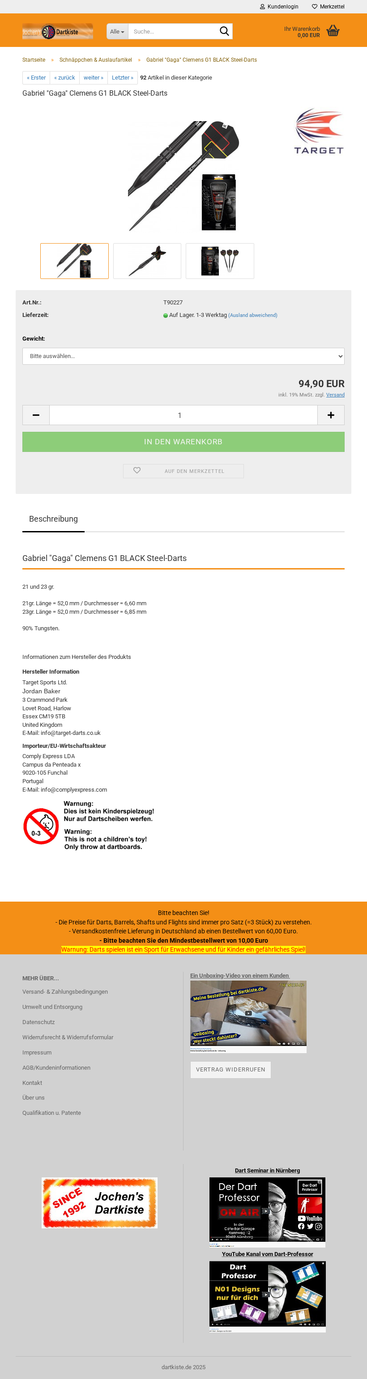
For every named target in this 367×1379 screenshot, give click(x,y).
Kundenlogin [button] (282, 7)
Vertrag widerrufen (230, 1069)
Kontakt (32, 1083)
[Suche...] (224, 32)
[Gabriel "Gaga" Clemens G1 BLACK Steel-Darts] (183, 173)
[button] (35, 415)
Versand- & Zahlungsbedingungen (65, 991)
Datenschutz (38, 1022)
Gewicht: (33, 338)
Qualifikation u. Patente (51, 1112)
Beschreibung (53, 518)
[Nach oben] (342, 1365)
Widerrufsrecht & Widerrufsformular (67, 1037)
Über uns (33, 1097)
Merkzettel (331, 7)
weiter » (93, 77)
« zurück (64, 77)
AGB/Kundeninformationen (56, 1067)
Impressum (36, 1052)
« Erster (36, 77)
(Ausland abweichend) (252, 315)
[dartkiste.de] (57, 31)
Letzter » (122, 77)
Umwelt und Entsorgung (52, 1007)
